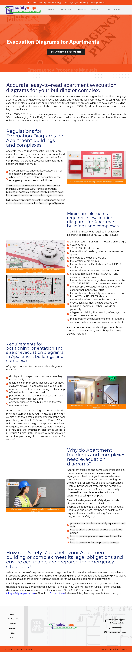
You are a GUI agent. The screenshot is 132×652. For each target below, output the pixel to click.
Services (82, 10)
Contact (118, 10)
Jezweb (124, 649)
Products (94, 10)
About (51, 10)
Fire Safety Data (67, 10)
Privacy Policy (104, 649)
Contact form (57, 593)
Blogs (107, 10)
